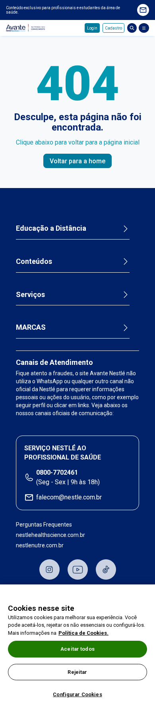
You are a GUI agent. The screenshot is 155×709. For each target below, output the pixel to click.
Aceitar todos (77, 649)
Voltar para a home (77, 161)
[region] (77, 646)
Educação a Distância (51, 228)
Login (92, 28)
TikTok (106, 569)
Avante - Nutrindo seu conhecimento (26, 28)
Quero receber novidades (143, 10)
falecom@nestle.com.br (69, 497)
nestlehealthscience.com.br (50, 535)
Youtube (78, 569)
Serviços (30, 294)
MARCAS (31, 327)
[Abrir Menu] (144, 28)
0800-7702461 (57, 472)
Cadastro (113, 28)
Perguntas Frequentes (44, 524)
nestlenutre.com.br (40, 545)
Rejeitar (77, 672)
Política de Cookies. (83, 633)
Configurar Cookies (77, 694)
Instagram (49, 569)
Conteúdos (34, 261)
